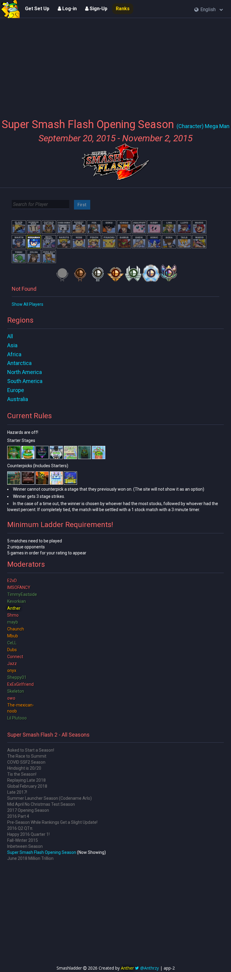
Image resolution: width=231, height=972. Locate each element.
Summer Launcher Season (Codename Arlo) (49, 798)
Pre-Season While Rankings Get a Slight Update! (52, 822)
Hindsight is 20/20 (24, 768)
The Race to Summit (26, 756)
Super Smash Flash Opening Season (41, 852)
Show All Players (27, 304)
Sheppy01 (16, 677)
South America (24, 381)
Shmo (13, 615)
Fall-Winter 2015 (22, 840)
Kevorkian (16, 601)
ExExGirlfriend (20, 684)
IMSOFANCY (18, 587)
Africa (14, 354)
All (10, 336)
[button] (208, 10)
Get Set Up (37, 8)
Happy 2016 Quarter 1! (28, 834)
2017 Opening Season (28, 810)
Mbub (12, 635)
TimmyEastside (22, 594)
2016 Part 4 (18, 816)
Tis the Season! (21, 774)
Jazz (12, 663)
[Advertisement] (115, 65)
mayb (12, 622)
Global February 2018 (27, 786)
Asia (12, 345)
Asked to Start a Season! (30, 750)
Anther (13, 608)
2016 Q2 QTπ (19, 828)
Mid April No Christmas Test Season (41, 804)
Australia (17, 399)
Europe (15, 390)
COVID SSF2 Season (26, 762)
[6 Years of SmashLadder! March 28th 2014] (11, 9)
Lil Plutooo (17, 718)
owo (11, 698)
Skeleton (15, 691)
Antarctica (19, 363)
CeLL (12, 642)
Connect (15, 656)
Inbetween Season (25, 846)
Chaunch (15, 629)
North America (24, 372)
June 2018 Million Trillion (30, 858)
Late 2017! (17, 792)
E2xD (12, 580)
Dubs (12, 649)
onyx (11, 670)
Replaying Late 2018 (26, 780)
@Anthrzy (149, 968)
